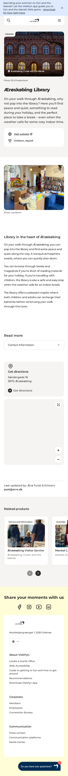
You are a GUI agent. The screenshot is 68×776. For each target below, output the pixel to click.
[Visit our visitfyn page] (29, 607)
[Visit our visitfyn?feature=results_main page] (39, 607)
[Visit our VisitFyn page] (19, 607)
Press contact (17, 732)
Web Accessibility (19, 665)
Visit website (21, 134)
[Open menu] (59, 20)
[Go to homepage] (34, 20)
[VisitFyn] (19, 623)
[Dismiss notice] (62, 8)
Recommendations (20, 678)
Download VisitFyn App (23, 682)
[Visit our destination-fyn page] (48, 607)
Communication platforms (25, 737)
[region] (34, 432)
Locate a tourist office (22, 661)
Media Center (17, 742)
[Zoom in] (58, 450)
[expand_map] (58, 404)
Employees (15, 707)
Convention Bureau (21, 712)
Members (15, 703)
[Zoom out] (58, 459)
